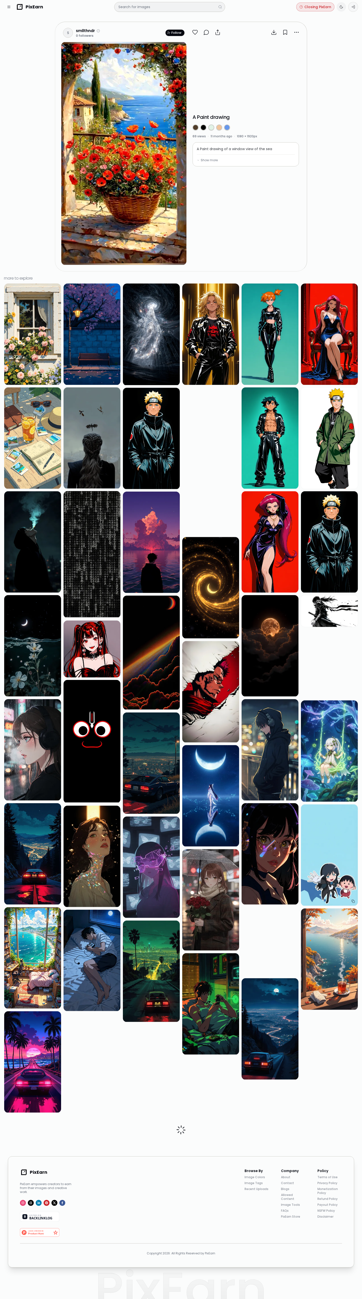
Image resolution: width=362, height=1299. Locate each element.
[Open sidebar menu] (9, 7)
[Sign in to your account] (353, 7)
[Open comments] (206, 32)
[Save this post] (285, 32)
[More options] (296, 32)
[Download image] (273, 32)
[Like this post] (195, 32)
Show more (209, 160)
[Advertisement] (246, 75)
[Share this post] (217, 32)
